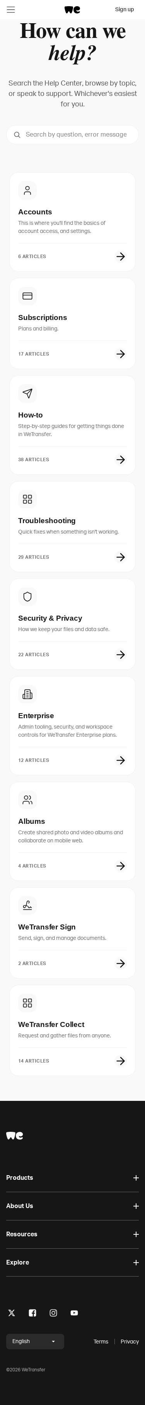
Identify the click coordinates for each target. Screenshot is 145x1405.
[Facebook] (32, 1314)
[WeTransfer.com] (72, 10)
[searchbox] (72, 134)
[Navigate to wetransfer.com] (14, 1136)
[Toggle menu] (10, 9)
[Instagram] (53, 1314)
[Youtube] (74, 1314)
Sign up (124, 9)
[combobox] (72, 134)
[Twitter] (11, 1314)
